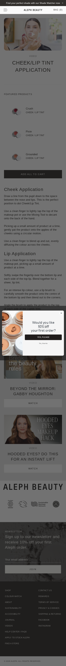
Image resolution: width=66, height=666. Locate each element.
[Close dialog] (61, 313)
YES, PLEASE (43, 337)
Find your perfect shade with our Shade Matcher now (33, 3)
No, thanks (43, 343)
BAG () (58, 10)
